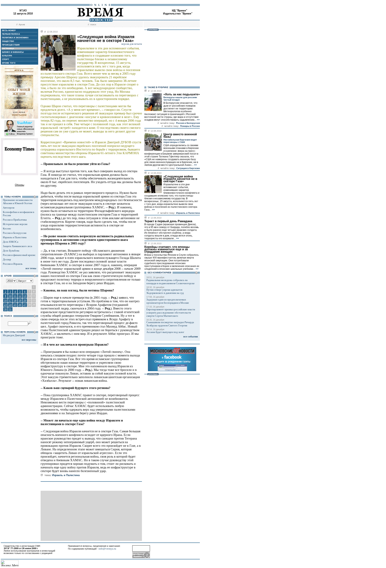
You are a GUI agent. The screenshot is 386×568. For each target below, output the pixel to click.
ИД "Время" (179, 10)
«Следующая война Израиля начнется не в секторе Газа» (180, 179)
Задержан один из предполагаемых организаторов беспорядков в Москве (167, 301)
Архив (22, 24)
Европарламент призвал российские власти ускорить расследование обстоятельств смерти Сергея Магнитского (170, 312)
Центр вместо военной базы (180, 135)
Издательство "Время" (177, 13)
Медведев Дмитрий (14, 335)
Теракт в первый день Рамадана (168, 221)
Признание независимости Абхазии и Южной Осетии (18, 201)
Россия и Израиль (13, 263)
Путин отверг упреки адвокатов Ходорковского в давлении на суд (165, 291)
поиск (93, 24)
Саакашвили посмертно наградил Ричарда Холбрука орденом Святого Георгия (170, 324)
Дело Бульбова (11, 250)
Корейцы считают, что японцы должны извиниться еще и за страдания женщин (167, 249)
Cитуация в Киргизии (188, 168)
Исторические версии (15, 224)
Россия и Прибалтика (15, 219)
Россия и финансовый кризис (19, 255)
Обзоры (19, 184)
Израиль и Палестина (15, 237)
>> (198, 119)
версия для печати (131, 43)
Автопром (8, 207)
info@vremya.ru (107, 548)
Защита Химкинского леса (17, 246)
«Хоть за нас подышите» (181, 94)
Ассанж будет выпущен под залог (165, 332)
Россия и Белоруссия (14, 232)
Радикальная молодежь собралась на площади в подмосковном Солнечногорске (170, 282)
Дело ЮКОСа (10, 241)
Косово (7, 228)
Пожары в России (190, 126)
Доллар (7, 259)
